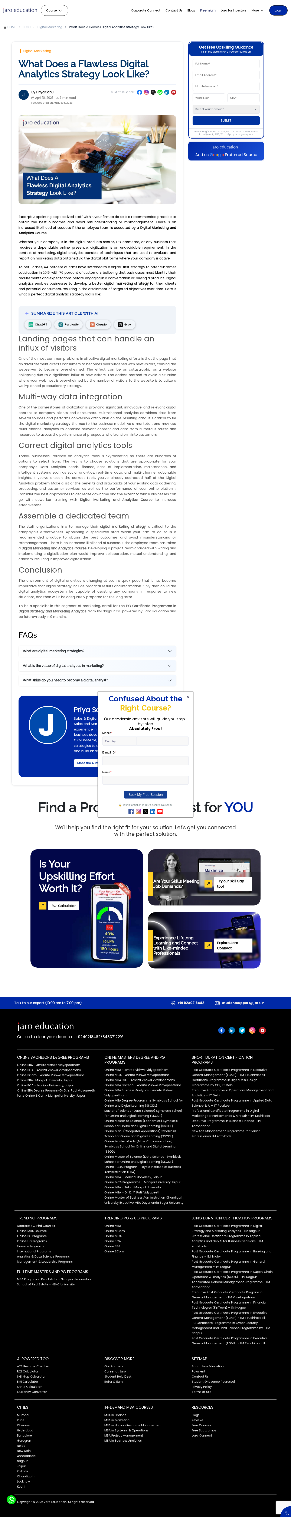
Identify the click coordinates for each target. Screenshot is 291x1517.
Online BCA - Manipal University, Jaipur (45, 1085)
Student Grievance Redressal (213, 1381)
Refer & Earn (113, 1381)
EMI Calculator (27, 1381)
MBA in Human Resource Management (133, 1425)
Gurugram (24, 1440)
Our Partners (113, 1366)
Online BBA (112, 1246)
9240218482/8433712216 (100, 1036)
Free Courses (201, 1425)
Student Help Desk (117, 1376)
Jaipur (21, 1466)
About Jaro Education (208, 1366)
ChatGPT (41, 324)
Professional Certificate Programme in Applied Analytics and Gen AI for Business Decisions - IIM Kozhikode (227, 1241)
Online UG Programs (32, 1241)
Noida (21, 1446)
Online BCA (112, 1241)
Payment (198, 1371)
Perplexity (72, 324)
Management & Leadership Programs (45, 1261)
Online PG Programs (32, 1236)
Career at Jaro (115, 1371)
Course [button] (51, 10)
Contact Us (174, 10)
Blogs (191, 10)
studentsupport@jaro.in (243, 1003)
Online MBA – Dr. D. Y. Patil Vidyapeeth (132, 1192)
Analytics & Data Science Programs (43, 1256)
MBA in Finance (115, 1415)
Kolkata (22, 1471)
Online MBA (112, 1226)
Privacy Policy (202, 1387)
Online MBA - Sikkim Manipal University (132, 1187)
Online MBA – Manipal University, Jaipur (133, 1177)
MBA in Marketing (117, 1420)
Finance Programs (30, 1246)
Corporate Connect (145, 10)
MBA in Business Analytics (123, 1440)
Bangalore (24, 1435)
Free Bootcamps (204, 1430)
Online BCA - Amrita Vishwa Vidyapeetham (49, 1070)
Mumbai (23, 1415)
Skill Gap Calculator (31, 1376)
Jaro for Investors (233, 10)
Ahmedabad (26, 1456)
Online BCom (114, 1251)
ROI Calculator (27, 1371)
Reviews (197, 1420)
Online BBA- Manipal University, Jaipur (44, 1080)
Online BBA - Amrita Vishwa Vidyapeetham (48, 1065)
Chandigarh (26, 1476)
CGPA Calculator (29, 1387)
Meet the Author (89, 763)
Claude (101, 324)
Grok (127, 324)
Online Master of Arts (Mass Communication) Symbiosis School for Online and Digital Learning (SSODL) (140, 1146)
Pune (20, 1420)
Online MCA (113, 1236)
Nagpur (22, 1461)
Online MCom (114, 1231)
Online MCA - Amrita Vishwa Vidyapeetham (136, 1075)
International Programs (34, 1251)
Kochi (21, 1486)
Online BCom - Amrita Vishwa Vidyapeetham (50, 1075)
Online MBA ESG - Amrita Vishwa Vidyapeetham (139, 1080)
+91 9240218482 (191, 1003)
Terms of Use (202, 1392)
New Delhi (24, 1451)
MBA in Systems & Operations (126, 1430)
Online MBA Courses (32, 1231)
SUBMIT (226, 120)
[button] (258, 10)
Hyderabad (25, 1430)
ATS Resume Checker (33, 1366)
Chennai (23, 1425)
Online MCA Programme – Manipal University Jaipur (142, 1182)
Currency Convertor (32, 1392)
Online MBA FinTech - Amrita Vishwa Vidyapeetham (142, 1085)
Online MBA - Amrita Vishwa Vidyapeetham (136, 1070)
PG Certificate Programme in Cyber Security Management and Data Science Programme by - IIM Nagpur (231, 1328)
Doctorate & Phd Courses (36, 1226)
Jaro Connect (202, 1435)
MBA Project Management (123, 1435)
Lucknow (23, 1481)
